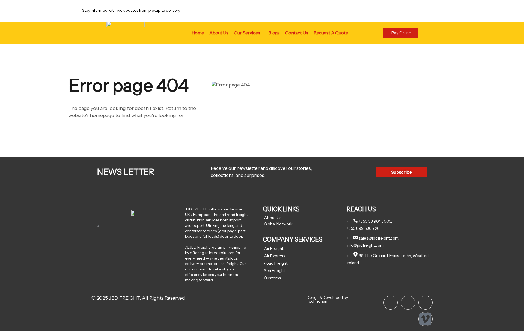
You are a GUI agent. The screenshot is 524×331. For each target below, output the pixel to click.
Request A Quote (331, 32)
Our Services (247, 32)
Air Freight (274, 248)
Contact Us (296, 32)
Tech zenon (317, 301)
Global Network (278, 224)
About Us (218, 32)
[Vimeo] (425, 319)
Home (198, 32)
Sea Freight (274, 270)
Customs (272, 278)
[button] (248, 32)
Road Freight (276, 263)
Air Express (274, 255)
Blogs (274, 32)
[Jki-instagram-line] (390, 303)
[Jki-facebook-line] (425, 303)
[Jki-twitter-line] (408, 303)
